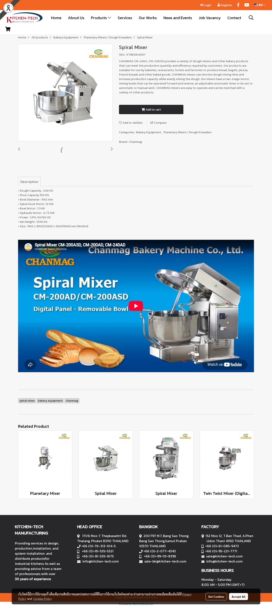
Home (56, 18)
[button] (251, 18)
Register (226, 5)
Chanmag (135, 142)
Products (99, 18)
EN (260, 5)
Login (207, 5)
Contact (234, 18)
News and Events (177, 18)
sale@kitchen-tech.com (224, 556)
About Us (76, 18)
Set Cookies (216, 596)
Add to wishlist (132, 123)
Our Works (148, 18)
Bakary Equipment (149, 132)
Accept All (238, 596)
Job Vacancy (210, 18)
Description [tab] (29, 181)
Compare (159, 123)
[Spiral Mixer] (65, 92)
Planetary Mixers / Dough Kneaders (188, 132)
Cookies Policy (42, 598)
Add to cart (153, 109)
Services (125, 18)
